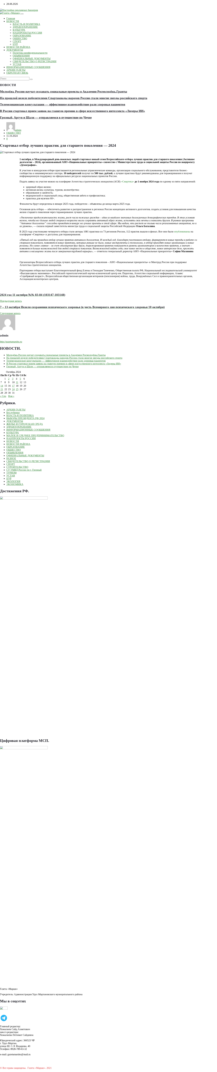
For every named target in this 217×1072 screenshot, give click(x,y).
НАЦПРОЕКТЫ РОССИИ (27, 32)
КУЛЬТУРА (19, 30)
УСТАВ (17, 64)
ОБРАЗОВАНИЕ (22, 35)
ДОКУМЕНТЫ (14, 50)
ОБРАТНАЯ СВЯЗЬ (17, 73)
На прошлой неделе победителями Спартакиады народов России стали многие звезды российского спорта (73, 98)
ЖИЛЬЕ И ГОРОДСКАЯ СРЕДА (24, 424)
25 (17, 389)
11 (17, 382)
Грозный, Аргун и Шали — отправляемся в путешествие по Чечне (46, 117)
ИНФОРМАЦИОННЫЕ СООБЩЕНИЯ (28, 67)
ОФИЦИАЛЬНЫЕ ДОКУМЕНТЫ (32, 58)
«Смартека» (127, 181)
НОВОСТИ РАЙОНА (18, 47)
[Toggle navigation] (22, 13)
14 (1, 385)
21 (1, 389)
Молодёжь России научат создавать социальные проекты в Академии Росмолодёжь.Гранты (63, 91)
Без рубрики (13, 412)
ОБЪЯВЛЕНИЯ (21, 55)
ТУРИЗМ (11, 472)
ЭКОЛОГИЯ (13, 481)
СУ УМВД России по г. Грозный (24, 470)
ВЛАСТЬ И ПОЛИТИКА (26, 24)
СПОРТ (17, 41)
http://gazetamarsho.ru (11, 341)
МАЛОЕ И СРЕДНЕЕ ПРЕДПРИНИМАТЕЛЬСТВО (35, 435)
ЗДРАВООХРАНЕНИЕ (25, 27)
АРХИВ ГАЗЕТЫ (15, 70)
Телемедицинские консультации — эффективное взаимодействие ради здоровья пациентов (62, 104)
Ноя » (11, 396)
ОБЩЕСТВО (20, 38)
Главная (10, 18)
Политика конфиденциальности (30, 52)
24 (13, 389)
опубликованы (182, 231)
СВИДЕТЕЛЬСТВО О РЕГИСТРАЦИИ (34, 61)
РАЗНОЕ (11, 458)
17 (13, 385)
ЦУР (15, 44)
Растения (57, 1068)
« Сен (3, 396)
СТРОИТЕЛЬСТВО (17, 467)
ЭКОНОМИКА (14, 484)
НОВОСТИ (12, 21)
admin (18, 130)
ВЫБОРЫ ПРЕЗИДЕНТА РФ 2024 (25, 418)
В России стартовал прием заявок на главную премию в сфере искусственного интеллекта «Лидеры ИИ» (72, 111)
